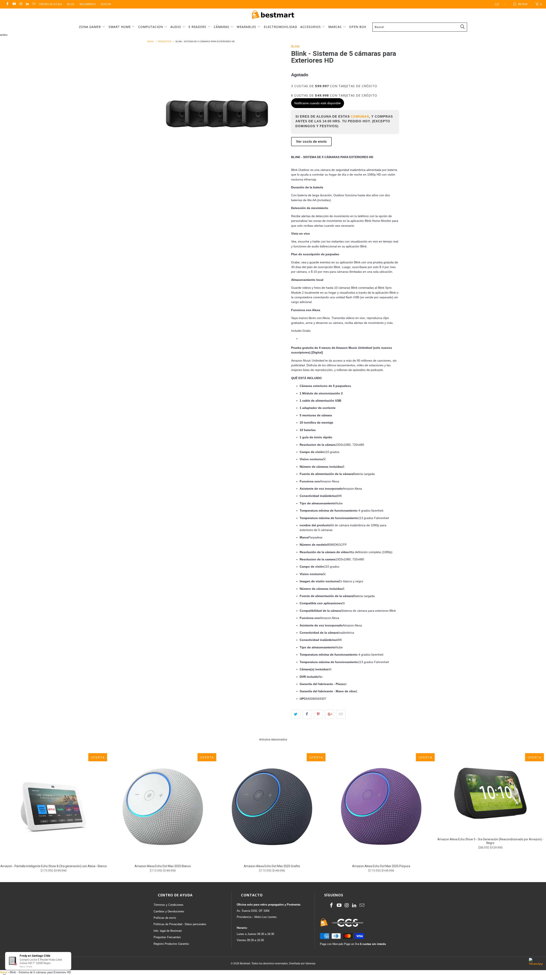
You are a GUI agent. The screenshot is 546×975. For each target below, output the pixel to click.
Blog (70, 4)
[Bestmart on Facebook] (7, 4)
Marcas (335, 27)
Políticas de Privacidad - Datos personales (180, 924)
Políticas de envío (165, 917)
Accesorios (311, 27)
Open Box (357, 27)
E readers (198, 27)
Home (3, 972)
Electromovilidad (280, 27)
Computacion (151, 27)
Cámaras (222, 27)
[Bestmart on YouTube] (14, 4)
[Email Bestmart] (34, 4)
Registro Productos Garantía (171, 943)
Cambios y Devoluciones (169, 911)
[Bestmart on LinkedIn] (27, 4)
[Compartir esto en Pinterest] (318, 714)
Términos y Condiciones (168, 904)
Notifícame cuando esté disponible (317, 103)
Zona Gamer (90, 27)
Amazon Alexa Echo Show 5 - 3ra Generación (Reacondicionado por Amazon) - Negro (490, 793)
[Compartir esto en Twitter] (295, 714)
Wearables (247, 27)
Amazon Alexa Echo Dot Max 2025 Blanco (162, 806)
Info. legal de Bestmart (168, 930)
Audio (176, 27)
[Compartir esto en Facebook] (307, 714)
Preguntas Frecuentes (167, 937)
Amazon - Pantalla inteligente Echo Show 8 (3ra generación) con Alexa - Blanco (53, 806)
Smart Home (120, 27)
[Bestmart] (273, 15)
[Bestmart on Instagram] (20, 4)
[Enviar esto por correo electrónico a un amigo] (341, 714)
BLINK (295, 46)
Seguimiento (87, 4)
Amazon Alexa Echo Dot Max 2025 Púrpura (381, 806)
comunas (360, 116)
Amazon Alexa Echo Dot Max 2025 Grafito (271, 806)
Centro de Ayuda (50, 4)
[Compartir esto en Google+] (329, 714)
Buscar (106, 4)
